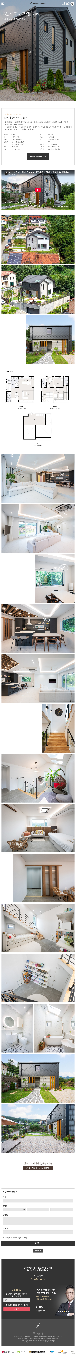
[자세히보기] (23, 1238)
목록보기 (38, 1250)
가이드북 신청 (17, 1296)
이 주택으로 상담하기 (38, 157)
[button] (58, 1311)
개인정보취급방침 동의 (12, 1238)
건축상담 (10, 1294)
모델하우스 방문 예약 (21, 1294)
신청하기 (38, 1243)
